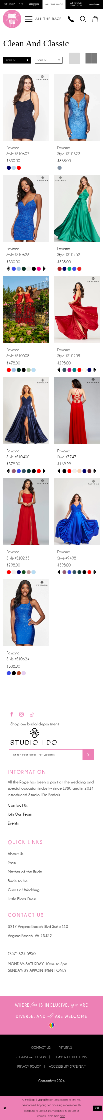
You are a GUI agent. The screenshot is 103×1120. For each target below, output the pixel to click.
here (62, 1116)
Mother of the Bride (25, 871)
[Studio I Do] (33, 736)
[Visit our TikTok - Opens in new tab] (32, 714)
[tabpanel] (13, 268)
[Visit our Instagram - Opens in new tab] (21, 714)
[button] (83, 18)
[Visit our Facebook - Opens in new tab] (11, 714)
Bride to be (18, 881)
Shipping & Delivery (31, 1057)
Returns (65, 1047)
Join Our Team (20, 814)
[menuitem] (83, 18)
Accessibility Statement (67, 1066)
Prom (12, 862)
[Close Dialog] (4, 1108)
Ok (97, 1108)
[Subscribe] (88, 754)
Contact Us (18, 805)
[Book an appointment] (12, 19)
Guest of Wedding (24, 890)
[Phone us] (71, 18)
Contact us (40, 1047)
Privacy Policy (29, 1066)
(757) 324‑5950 (22, 953)
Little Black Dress (22, 899)
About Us (16, 853)
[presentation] (26, 107)
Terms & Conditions (70, 1057)
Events (13, 823)
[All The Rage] (48, 19)
